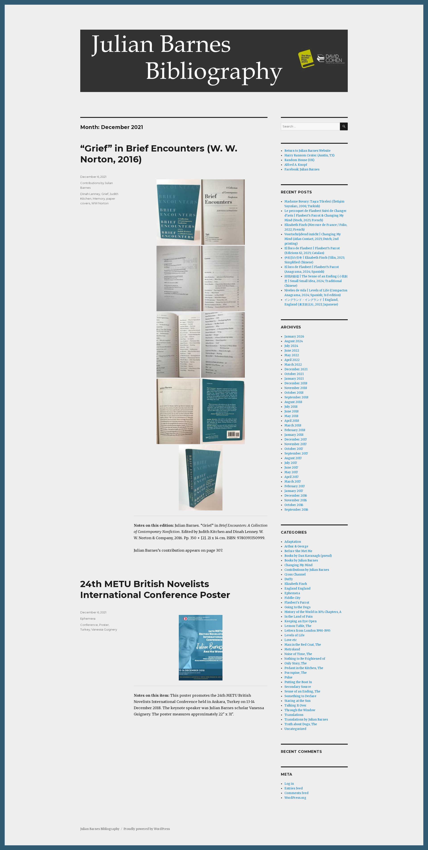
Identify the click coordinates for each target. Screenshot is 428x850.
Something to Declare (300, 696)
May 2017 (291, 472)
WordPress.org (295, 798)
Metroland (292, 649)
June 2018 (291, 411)
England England (297, 588)
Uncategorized (295, 729)
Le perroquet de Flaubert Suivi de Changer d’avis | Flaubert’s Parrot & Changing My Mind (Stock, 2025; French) (315, 215)
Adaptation (292, 542)
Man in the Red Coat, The (302, 645)
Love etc (290, 640)
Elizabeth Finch (295, 584)
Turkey (85, 629)
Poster (104, 625)
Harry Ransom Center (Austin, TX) (309, 155)
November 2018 (295, 388)
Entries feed (293, 788)
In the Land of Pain (298, 617)
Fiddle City (292, 598)
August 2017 (293, 458)
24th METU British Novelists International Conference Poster (155, 589)
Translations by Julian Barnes (306, 719)
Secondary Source (297, 687)
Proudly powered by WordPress (146, 829)
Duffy (288, 579)
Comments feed (296, 793)
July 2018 (290, 407)
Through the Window (299, 710)
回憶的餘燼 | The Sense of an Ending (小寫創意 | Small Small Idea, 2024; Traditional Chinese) (316, 281)
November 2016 (295, 500)
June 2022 (291, 350)
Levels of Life (294, 635)
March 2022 (293, 365)
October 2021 (294, 374)
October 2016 (293, 505)
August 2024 (293, 341)
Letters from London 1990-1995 (307, 631)
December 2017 (295, 439)
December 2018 (295, 383)
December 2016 (295, 496)
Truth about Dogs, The (300, 724)
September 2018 (296, 397)
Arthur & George (296, 546)
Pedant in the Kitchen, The (303, 668)
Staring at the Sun (297, 701)
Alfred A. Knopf (295, 165)
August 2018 (293, 402)
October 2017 (293, 449)
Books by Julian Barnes (301, 560)
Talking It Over (295, 705)
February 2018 (294, 430)
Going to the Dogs (297, 607)
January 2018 (293, 435)
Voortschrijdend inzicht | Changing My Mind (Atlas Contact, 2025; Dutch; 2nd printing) (312, 239)
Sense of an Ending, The (302, 691)
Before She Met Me (298, 551)
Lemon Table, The (297, 626)
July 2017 (290, 463)
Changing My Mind (298, 565)
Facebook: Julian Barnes (301, 169)
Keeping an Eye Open (300, 621)
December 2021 (295, 369)
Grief (104, 194)
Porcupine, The (295, 673)
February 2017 (294, 486)
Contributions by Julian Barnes (306, 570)
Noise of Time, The (298, 654)
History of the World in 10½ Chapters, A (312, 612)
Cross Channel (295, 574)
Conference (89, 625)
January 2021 (294, 379)
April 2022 (292, 360)
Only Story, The (295, 663)
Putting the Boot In (298, 682)
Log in (289, 784)
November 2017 (295, 444)
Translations (293, 715)
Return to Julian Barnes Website (307, 151)
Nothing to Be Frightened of (304, 659)
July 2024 (291, 346)
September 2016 (296, 510)
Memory (99, 198)
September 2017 (296, 453)
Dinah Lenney (90, 194)
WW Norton (100, 203)
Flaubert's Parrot (296, 602)
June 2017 (291, 467)
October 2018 (293, 393)
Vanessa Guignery (104, 629)
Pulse (288, 677)
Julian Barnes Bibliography (99, 829)
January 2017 (293, 491)
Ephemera (87, 618)
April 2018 (291, 421)
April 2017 (291, 477)
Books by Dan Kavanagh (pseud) (308, 556)
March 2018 (292, 425)
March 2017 (292, 481)
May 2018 (291, 416)
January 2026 (294, 336)
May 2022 (291, 355)
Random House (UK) (299, 160)
